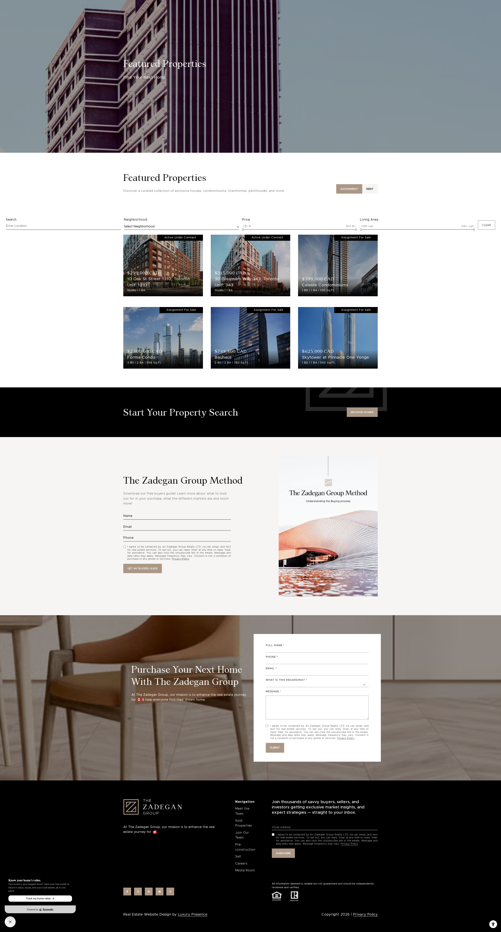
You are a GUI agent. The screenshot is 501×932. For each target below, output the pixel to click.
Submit (275, 747)
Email (270, 668)
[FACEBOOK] (127, 891)
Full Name (274, 645)
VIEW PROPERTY (163, 263)
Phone (271, 657)
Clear (486, 225)
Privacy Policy (180, 559)
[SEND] (142, 568)
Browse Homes (362, 412)
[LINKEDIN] (149, 891)
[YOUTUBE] (159, 891)
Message (272, 691)
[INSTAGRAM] (138, 891)
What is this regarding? (285, 680)
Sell (238, 856)
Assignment (349, 189)
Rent (370, 189)
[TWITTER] (170, 891)
